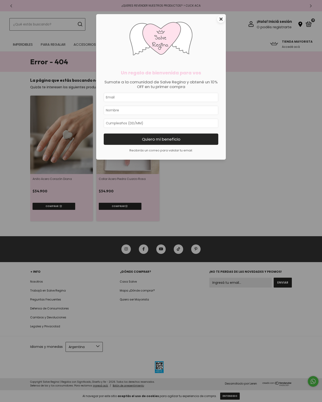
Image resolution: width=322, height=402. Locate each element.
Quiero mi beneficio (161, 139)
